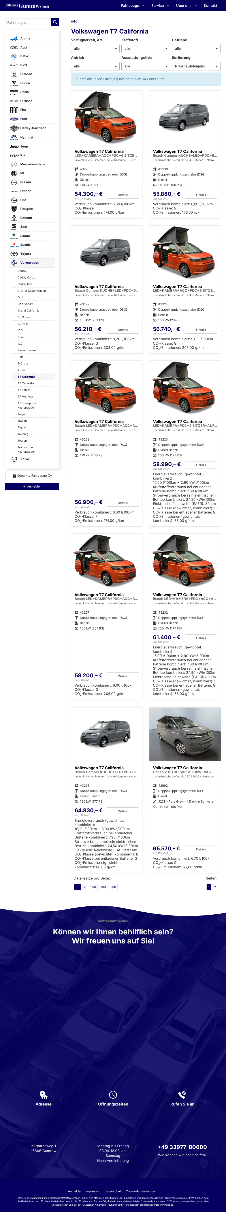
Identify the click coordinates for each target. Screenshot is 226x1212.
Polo (21, 357)
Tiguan (22, 427)
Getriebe (179, 40)
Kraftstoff (129, 40)
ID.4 (20, 337)
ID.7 (20, 343)
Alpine (25, 38)
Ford (23, 119)
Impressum (93, 1191)
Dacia (24, 92)
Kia (22, 155)
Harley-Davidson (33, 128)
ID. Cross (24, 317)
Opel (24, 200)
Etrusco (26, 101)
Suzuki (25, 245)
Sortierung (181, 57)
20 (86, 887)
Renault (26, 218)
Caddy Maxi (25, 284)
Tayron (22, 420)
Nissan (25, 182)
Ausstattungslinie (136, 57)
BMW (24, 56)
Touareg (23, 434)
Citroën (26, 74)
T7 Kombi (24, 390)
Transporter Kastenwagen (26, 449)
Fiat (23, 110)
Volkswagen (29, 263)
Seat (23, 227)
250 (113, 887)
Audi (24, 47)
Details (123, 195)
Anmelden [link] (34, 486)
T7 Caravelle (26, 383)
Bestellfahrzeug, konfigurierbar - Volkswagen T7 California (106, 443)
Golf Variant (26, 304)
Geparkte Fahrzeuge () (34, 475)
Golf (20, 297)
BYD (23, 65)
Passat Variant (27, 350)
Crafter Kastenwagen (32, 290)
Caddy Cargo (26, 277)
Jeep (24, 146)
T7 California (26, 376)
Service (157, 5)
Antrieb (77, 57)
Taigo (21, 414)
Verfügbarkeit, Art (86, 40)
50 (94, 887)
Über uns (184, 5)
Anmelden (75, 1191)
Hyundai (26, 137)
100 (103, 887)
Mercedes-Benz (32, 164)
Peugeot (27, 209)
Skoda (25, 236)
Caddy (22, 271)
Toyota (25, 254)
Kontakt (210, 5)
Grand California (28, 310)
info (74, 21)
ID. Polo (23, 323)
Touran (22, 440)
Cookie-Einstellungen (141, 1191)
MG (23, 173)
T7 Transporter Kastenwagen (28, 405)
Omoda (25, 191)
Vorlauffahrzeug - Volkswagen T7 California (185, 790)
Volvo (24, 459)
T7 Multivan (25, 396)
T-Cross (23, 363)
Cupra (25, 83)
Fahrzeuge (130, 5)
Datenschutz (113, 1191)
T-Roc (22, 370)
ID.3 (20, 330)
